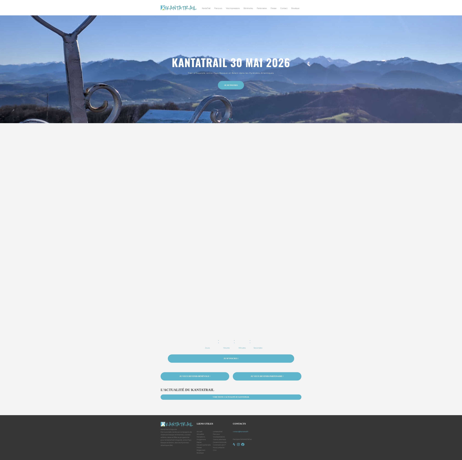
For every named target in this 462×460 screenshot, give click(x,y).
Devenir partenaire (204, 445)
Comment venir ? (219, 445)
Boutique (200, 453)
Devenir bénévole (219, 442)
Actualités (200, 434)
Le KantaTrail (217, 431)
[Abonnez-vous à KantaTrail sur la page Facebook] (242, 445)
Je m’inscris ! (231, 358)
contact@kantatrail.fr (240, 431)
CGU (214, 450)
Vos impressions (219, 437)
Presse (199, 447)
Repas (199, 442)
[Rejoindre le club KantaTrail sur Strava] (234, 445)
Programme (201, 439)
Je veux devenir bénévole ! (194, 376)
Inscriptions (201, 437)
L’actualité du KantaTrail (187, 390)
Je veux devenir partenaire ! (267, 376)
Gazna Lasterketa (219, 439)
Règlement (201, 450)
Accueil (199, 431)
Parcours (216, 434)
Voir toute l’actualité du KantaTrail (231, 397)
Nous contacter (219, 447)
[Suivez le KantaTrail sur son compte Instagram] (239, 445)
